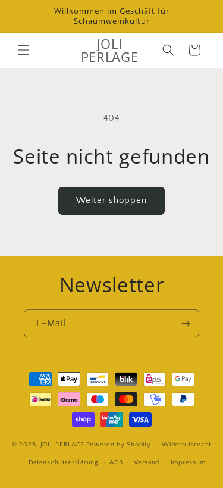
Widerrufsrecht (186, 444)
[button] (24, 50)
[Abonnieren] (185, 323)
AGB (116, 462)
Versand (146, 462)
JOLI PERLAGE (62, 444)
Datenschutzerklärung (64, 462)
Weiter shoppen (111, 200)
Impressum (188, 462)
